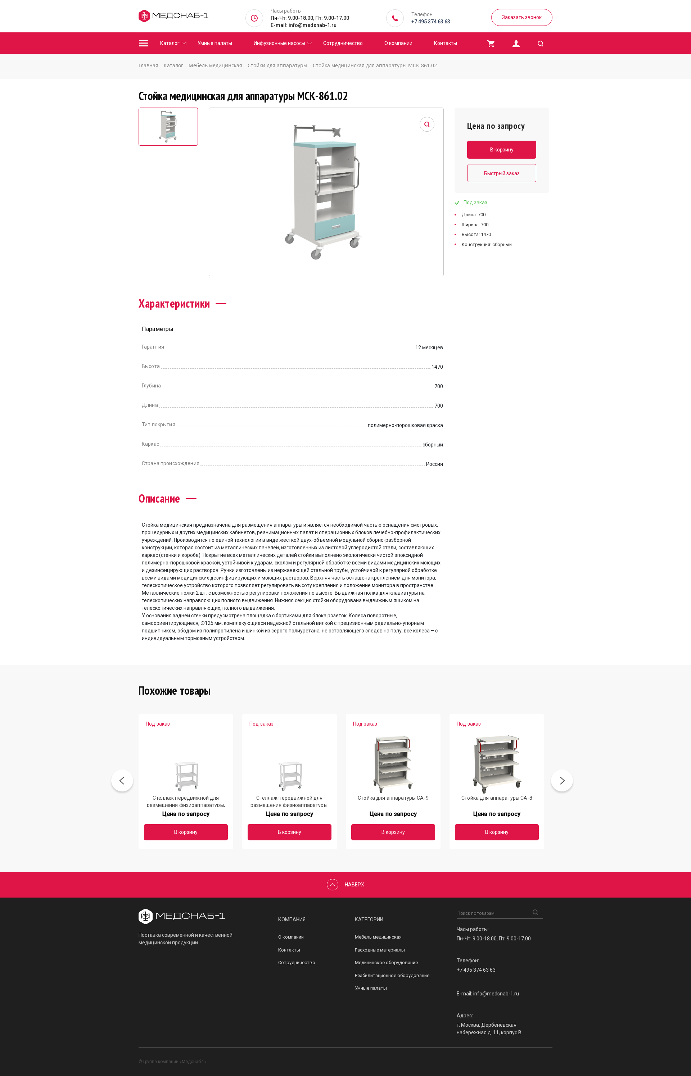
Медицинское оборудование (386, 962)
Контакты (445, 43)
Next (562, 781)
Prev (122, 781)
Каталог (170, 43)
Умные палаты (215, 43)
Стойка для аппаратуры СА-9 (393, 798)
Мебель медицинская (378, 937)
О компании (398, 43)
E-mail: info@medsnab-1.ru (304, 25)
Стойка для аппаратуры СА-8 (496, 798)
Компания (292, 919)
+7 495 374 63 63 (430, 21)
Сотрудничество (343, 43)
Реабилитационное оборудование (392, 975)
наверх (354, 884)
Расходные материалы (380, 950)
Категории (369, 919)
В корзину (186, 832)
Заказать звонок (522, 17)
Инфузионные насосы (279, 43)
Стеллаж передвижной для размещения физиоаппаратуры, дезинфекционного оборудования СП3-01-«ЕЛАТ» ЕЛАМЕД (185, 801)
